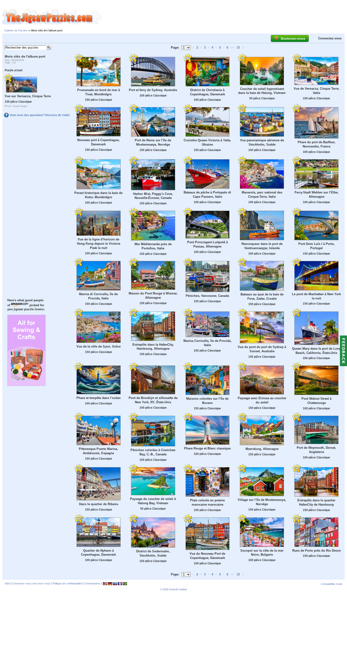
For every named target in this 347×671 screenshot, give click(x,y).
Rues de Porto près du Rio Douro (316, 550)
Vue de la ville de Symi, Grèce (98, 346)
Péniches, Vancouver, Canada (207, 296)
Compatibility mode (331, 584)
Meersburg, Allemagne (262, 449)
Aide (7, 583)
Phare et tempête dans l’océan (98, 398)
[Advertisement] (224, 17)
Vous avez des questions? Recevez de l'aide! (40, 115)
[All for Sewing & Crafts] (26, 384)
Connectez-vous (330, 38)
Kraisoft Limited (178, 589)
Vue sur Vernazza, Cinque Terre (28, 96)
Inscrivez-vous (41, 583)
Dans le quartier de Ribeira (98, 504)
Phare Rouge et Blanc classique (207, 448)
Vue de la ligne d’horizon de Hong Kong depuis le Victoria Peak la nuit (98, 244)
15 (238, 47)
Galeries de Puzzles (15, 30)
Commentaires (92, 583)
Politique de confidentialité (66, 583)
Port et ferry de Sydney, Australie (153, 90)
